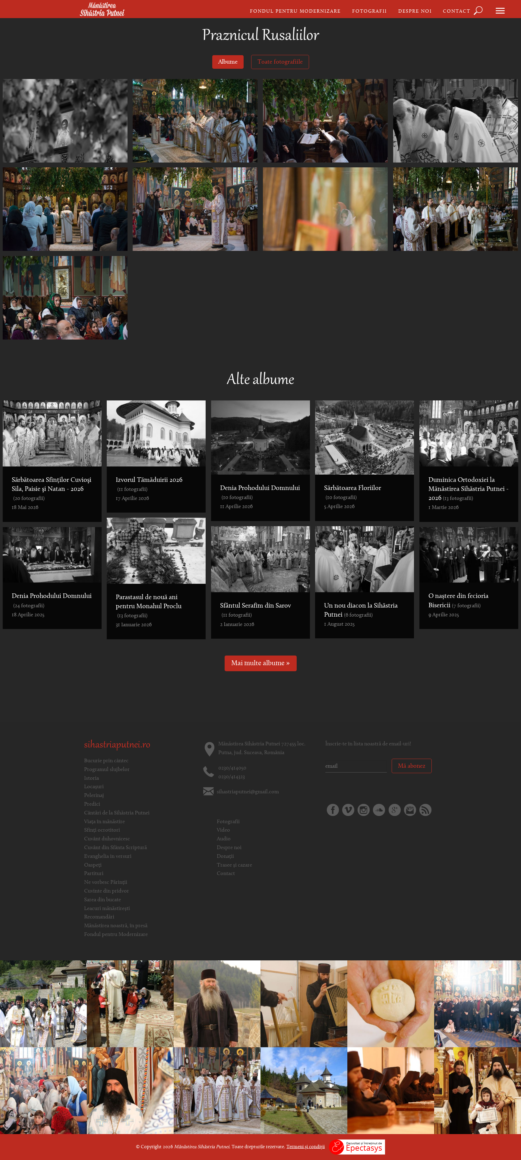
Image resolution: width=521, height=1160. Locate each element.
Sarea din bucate (102, 900)
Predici (92, 804)
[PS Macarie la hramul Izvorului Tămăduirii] (43, 1004)
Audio (224, 839)
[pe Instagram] (364, 810)
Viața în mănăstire (104, 822)
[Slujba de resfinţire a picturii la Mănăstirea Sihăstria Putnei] (130, 1090)
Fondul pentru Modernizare (295, 11)
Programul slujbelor (107, 770)
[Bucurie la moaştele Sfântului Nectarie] (130, 1004)
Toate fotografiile (280, 62)
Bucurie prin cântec (106, 761)
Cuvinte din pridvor (106, 891)
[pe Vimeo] (348, 810)
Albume (228, 62)
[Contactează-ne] (410, 810)
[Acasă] (102, 9)
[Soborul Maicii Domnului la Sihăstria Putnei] (477, 1004)
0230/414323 (231, 777)
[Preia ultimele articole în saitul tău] (425, 810)
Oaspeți (93, 865)
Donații (225, 856)
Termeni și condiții (305, 1146)
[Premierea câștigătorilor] (477, 1090)
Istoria (91, 778)
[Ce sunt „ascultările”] (303, 1004)
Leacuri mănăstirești (107, 909)
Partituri (93, 874)
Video (223, 830)
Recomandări (99, 917)
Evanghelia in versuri (107, 856)
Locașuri (94, 787)
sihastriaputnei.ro (117, 745)
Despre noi (415, 11)
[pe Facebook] (333, 810)
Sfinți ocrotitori (102, 830)
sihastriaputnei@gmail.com (248, 792)
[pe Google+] (395, 810)
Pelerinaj (94, 795)
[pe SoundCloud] (379, 810)
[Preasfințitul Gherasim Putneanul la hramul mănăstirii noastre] (303, 1090)
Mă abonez (411, 766)
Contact (456, 11)
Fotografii (369, 11)
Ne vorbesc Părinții (105, 882)
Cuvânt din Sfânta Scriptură (115, 848)
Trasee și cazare (234, 865)
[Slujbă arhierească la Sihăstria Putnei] (43, 1090)
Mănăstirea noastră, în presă (115, 926)
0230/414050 (232, 768)
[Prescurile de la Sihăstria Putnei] (390, 1004)
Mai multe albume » (260, 663)
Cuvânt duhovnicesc (107, 839)
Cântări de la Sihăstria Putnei (117, 813)
